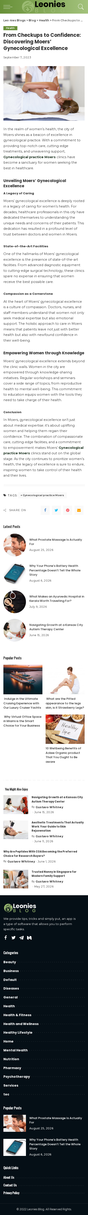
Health (10, 28)
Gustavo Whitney (49, 807)
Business (11, 971)
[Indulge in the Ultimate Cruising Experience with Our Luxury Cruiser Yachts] (22, 679)
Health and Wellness (21, 1024)
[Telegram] (21, 938)
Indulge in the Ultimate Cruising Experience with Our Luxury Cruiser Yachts (22, 703)
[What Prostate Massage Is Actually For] (14, 545)
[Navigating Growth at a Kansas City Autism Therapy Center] (14, 630)
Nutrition (11, 1059)
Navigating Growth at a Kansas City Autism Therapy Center (56, 627)
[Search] (80, 7)
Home (8, 1041)
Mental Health (15, 1050)
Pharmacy (12, 1068)
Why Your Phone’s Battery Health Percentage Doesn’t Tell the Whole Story (55, 570)
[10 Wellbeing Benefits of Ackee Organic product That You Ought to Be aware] (65, 729)
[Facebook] (45, 510)
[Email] (78, 510)
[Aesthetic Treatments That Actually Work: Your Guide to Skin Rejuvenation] (15, 829)
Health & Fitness (17, 1015)
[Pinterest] (67, 510)
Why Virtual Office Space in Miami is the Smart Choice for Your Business (22, 721)
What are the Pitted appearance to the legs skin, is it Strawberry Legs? (65, 703)
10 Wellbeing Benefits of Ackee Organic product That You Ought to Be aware (63, 755)
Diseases (11, 988)
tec (6, 1094)
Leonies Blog (35, 1209)
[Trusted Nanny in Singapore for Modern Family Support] (15, 879)
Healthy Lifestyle (17, 1032)
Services (10, 1085)
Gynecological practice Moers (43, 495)
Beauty (9, 962)
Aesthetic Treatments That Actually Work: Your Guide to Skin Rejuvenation (58, 826)
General (10, 997)
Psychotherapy (16, 1076)
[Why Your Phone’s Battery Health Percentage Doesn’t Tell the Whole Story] (14, 573)
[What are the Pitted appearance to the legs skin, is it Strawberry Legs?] (65, 679)
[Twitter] (56, 510)
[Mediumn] (29, 938)
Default (10, 980)
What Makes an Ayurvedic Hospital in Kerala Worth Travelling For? (56, 598)
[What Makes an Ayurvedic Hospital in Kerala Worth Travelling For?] (14, 601)
